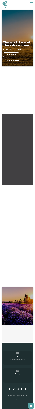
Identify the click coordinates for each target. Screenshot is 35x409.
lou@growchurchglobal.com (17, 359)
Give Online (17, 377)
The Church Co (17, 399)
